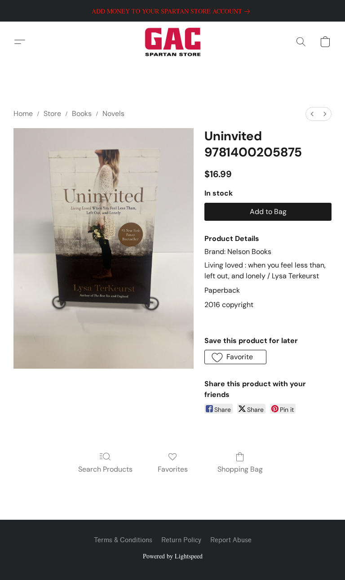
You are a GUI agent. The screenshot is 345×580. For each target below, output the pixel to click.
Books (82, 113)
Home (23, 113)
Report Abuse (231, 540)
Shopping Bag (240, 469)
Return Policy (181, 540)
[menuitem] (312, 113)
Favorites (173, 469)
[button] (172, 42)
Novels (113, 113)
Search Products (105, 469)
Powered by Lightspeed (173, 556)
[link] (172, 11)
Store (52, 113)
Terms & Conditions (123, 540)
